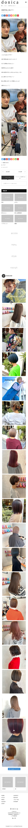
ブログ (4, 164)
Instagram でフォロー (14, 769)
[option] (7, 783)
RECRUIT (15, 797)
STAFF (3, 803)
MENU (2, 799)
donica (7, 162)
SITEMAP (15, 801)
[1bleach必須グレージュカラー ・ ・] (14, 584)
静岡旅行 (4, 788)
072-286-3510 (15, 822)
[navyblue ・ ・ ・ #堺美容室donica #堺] (14, 364)
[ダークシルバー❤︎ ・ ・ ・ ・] (14, 559)
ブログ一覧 (16, 799)
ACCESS (3, 801)
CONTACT (15, 795)
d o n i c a (9, 2)
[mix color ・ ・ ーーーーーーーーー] (14, 730)
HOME (2, 795)
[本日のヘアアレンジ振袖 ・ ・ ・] (14, 340)
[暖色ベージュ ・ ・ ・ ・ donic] (14, 608)
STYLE (3, 797)
